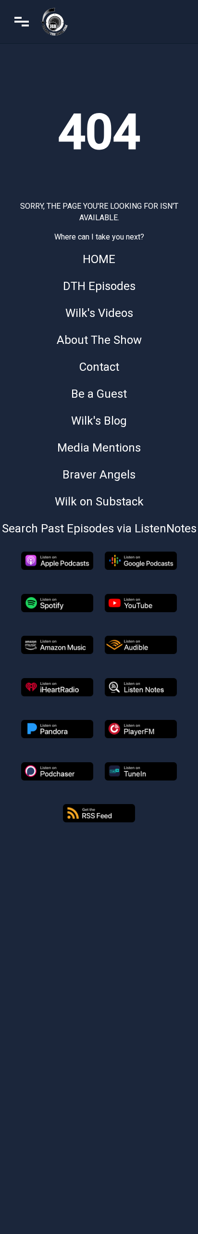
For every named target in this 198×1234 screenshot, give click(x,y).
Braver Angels (99, 474)
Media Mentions (99, 447)
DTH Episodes (99, 286)
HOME (99, 259)
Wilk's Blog (99, 421)
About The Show (99, 340)
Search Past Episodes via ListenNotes (99, 528)
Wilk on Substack (99, 501)
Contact (99, 367)
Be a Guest (99, 394)
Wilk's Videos (99, 313)
